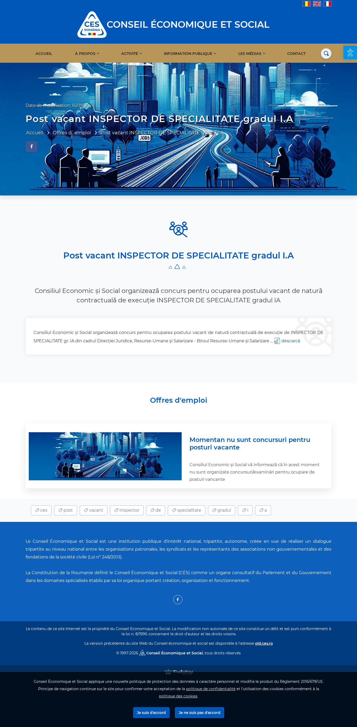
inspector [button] (128, 510)
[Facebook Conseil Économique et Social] (177, 599)
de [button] (157, 510)
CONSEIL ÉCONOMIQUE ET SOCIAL (188, 24)
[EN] (317, 3)
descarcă (290, 340)
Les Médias (249, 53)
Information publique (188, 53)
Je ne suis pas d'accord (199, 713)
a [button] (265, 510)
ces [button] (43, 510)
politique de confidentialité (210, 689)
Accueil (44, 53)
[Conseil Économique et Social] (92, 24)
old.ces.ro (264, 643)
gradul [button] (223, 510)
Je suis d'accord (151, 713)
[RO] (306, 3)
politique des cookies (178, 696)
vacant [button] (95, 510)
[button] (350, 52)
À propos (85, 53)
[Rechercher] (326, 53)
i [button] (247, 510)
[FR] (327, 3)
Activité (129, 53)
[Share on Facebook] (31, 146)
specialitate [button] (188, 510)
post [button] (67, 510)
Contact (296, 53)
